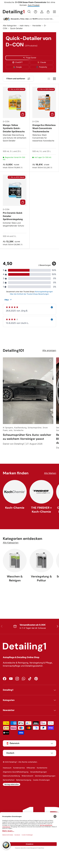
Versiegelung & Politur (41, 578)
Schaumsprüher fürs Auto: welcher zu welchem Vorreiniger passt (27, 437)
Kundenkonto (42, 768)
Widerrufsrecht (27, 776)
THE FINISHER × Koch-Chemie (41, 509)
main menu (24, 26)
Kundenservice (19, 768)
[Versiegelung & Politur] (41, 560)
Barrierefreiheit (8, 780)
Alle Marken (50, 473)
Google (19, 67)
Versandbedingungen (38, 772)
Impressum (7, 768)
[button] (48, 12)
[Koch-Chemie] (15, 492)
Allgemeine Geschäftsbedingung (15, 772)
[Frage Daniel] (35, 12)
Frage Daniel (31, 58)
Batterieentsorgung (23, 780)
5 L (11, 151)
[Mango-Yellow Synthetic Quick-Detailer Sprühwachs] (14, 102)
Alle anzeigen (49, 350)
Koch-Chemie (14, 507)
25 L (19, 151)
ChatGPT (19, 62)
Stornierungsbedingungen (45, 776)
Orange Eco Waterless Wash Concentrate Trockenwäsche (44, 128)
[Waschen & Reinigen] (15, 560)
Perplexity (43, 67)
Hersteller (36, 26)
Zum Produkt (34, 5)
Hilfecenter (30, 768)
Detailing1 (13, 762)
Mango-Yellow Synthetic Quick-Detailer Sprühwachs (14, 128)
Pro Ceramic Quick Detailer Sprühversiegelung (13, 216)
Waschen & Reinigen (15, 578)
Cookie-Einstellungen (41, 780)
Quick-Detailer (16, 28)
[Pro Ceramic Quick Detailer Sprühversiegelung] (14, 190)
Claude (43, 62)
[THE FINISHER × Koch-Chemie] (41, 492)
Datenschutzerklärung (11, 776)
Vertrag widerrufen (11, 784)
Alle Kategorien (10, 26)
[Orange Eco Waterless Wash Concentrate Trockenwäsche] (44, 102)
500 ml (6, 151)
